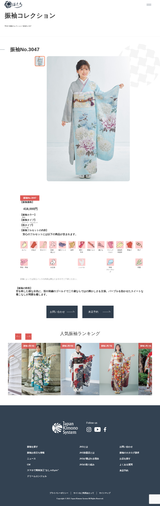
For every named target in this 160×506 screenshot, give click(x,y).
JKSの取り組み (87, 464)
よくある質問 (126, 464)
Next (28, 336)
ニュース (31, 458)
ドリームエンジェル (37, 476)
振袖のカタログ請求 (129, 452)
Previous (18, 336)
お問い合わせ (57, 311)
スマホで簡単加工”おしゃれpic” (43, 470)
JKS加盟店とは (87, 452)
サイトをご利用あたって (83, 493)
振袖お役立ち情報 (36, 452)
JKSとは (83, 446)
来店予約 (93, 311)
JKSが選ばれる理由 (89, 458)
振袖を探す (32, 446)
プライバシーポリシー (59, 493)
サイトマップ (104, 493)
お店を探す (125, 458)
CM (28, 464)
